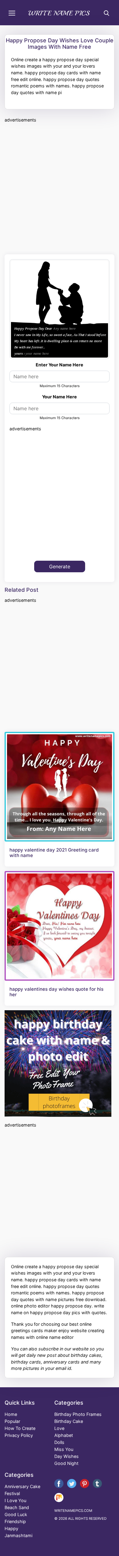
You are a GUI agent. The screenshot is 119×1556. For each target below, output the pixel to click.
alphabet (63, 1435)
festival (12, 1493)
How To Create (20, 1428)
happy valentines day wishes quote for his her (56, 991)
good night (66, 1463)
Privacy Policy (19, 1435)
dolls (59, 1442)
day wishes (66, 1456)
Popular (12, 1421)
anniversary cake (22, 1486)
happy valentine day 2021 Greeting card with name (54, 852)
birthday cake (68, 1421)
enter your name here (59, 364)
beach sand (17, 1507)
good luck (16, 1514)
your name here (59, 396)
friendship (15, 1521)
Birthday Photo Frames (78, 1414)
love (59, 1428)
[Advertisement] (59, 187)
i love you (15, 1500)
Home (11, 1414)
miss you (63, 1449)
